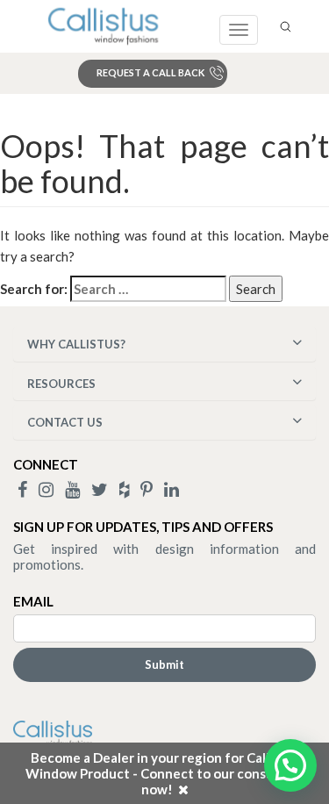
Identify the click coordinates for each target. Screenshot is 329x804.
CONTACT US (65, 422)
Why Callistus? (76, 344)
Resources (61, 384)
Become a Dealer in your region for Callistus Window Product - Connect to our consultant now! (164, 773)
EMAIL (33, 601)
